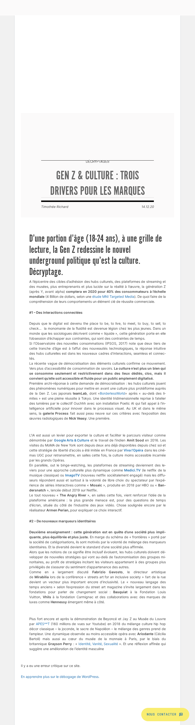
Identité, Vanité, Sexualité (98, 644)
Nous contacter (161, 714)
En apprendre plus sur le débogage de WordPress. (60, 677)
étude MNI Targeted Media (113, 296)
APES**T (43, 624)
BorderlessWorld (112, 393)
